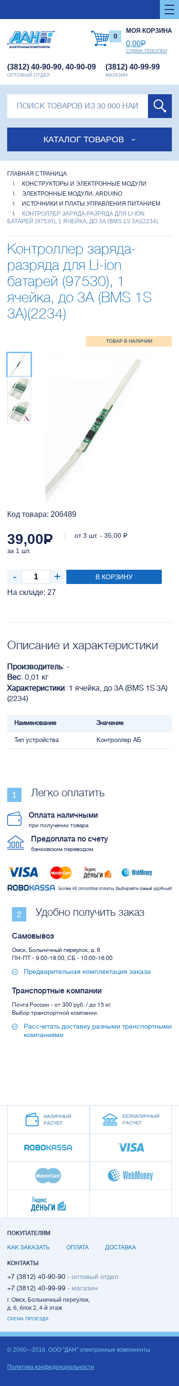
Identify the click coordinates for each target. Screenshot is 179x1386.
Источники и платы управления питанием (91, 203)
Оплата (77, 1247)
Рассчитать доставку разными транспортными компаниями (98, 1030)
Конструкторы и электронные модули (84, 183)
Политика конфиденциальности (50, 1367)
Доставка (120, 1247)
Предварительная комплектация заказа (87, 971)
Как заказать (28, 1247)
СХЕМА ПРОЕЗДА (28, 1318)
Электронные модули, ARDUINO (72, 193)
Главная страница (37, 173)
